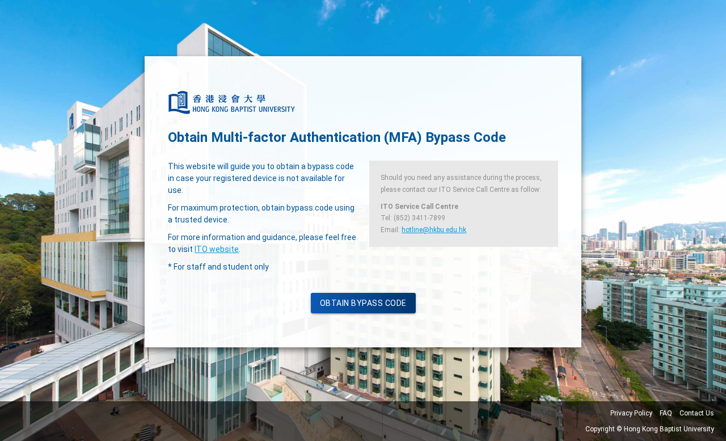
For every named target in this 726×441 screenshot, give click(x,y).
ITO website (217, 249)
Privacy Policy (631, 413)
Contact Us (696, 413)
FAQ (666, 413)
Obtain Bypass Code (363, 303)
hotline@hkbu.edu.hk (434, 230)
